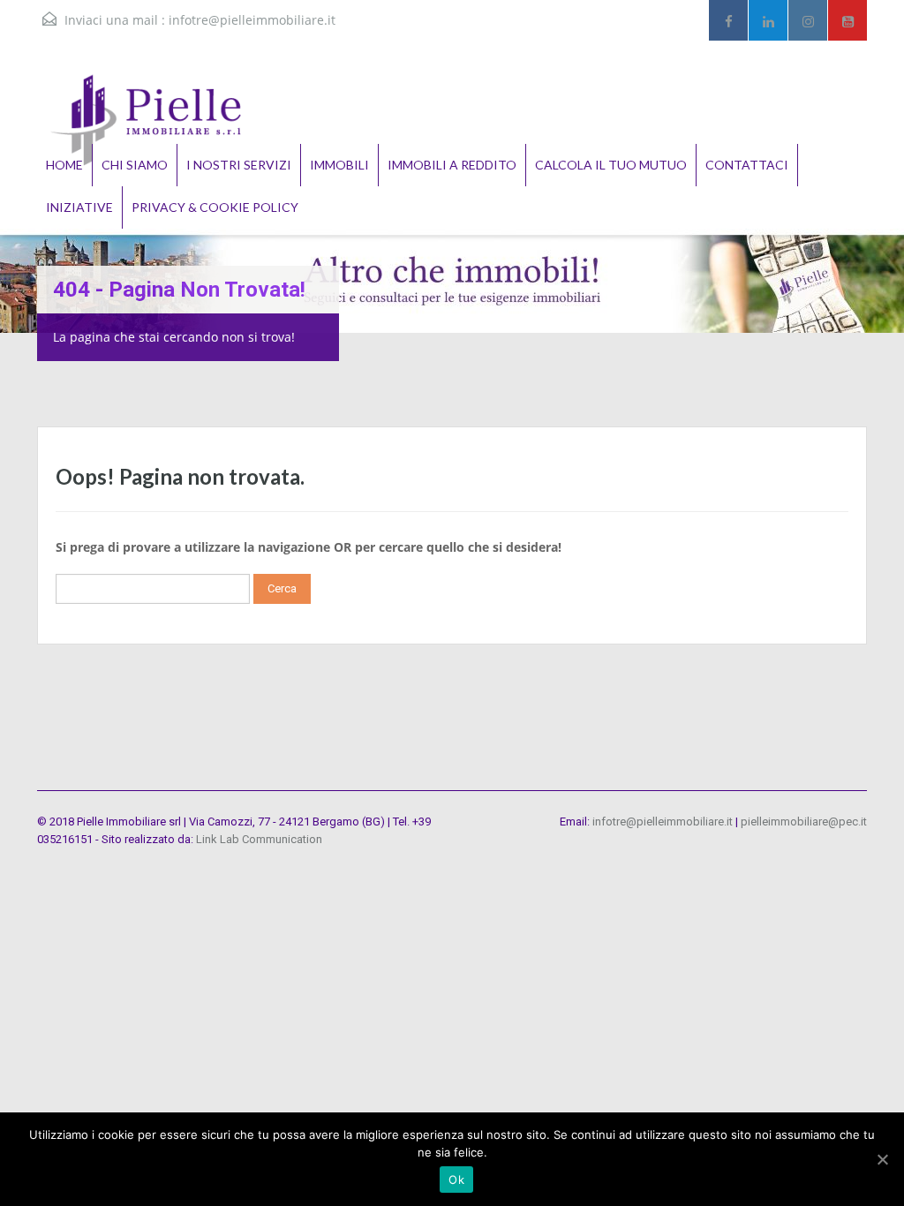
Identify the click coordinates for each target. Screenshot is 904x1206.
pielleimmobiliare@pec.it (804, 821)
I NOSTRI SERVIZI (238, 164)
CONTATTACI (746, 164)
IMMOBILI (339, 164)
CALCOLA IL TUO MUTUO (611, 164)
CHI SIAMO (135, 164)
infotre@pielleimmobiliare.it (252, 19)
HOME (64, 164)
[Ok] (882, 1159)
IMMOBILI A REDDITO (452, 164)
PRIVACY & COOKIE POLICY (215, 207)
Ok (456, 1179)
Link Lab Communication (259, 839)
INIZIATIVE (79, 207)
